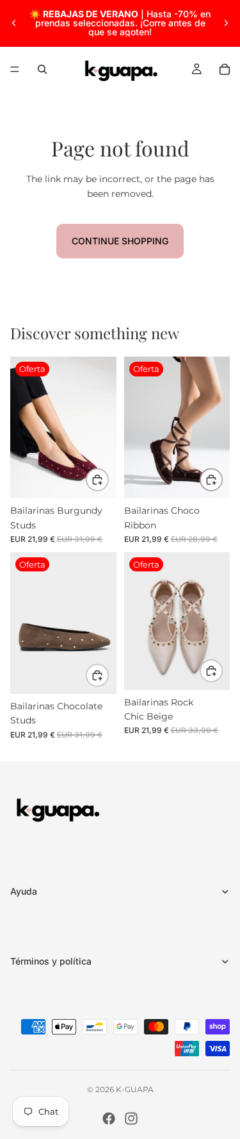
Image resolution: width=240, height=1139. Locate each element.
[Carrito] (225, 69)
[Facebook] (108, 1118)
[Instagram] (131, 1118)
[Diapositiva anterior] (14, 23)
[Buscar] (42, 69)
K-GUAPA (135, 1089)
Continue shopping (120, 240)
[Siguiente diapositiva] (226, 23)
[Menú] (14, 69)
